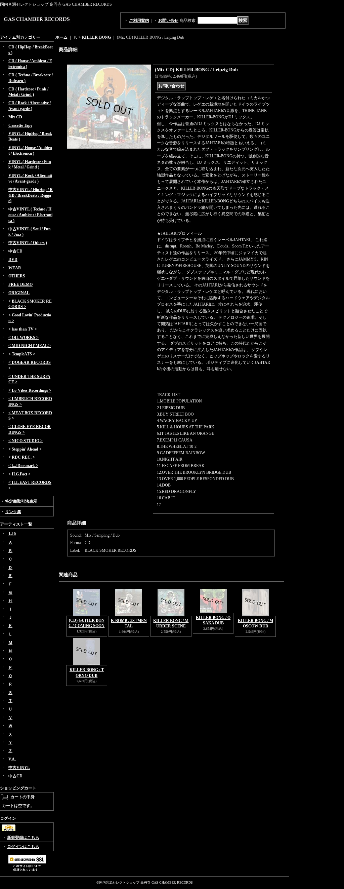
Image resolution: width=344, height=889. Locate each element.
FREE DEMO (20, 284)
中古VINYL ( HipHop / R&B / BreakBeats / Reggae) (30, 195)
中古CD (15, 251)
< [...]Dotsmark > (23, 465)
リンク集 (13, 511)
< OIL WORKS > (23, 337)
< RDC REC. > (21, 457)
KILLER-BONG (96, 37)
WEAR (14, 268)
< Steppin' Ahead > (25, 449)
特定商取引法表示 (21, 501)
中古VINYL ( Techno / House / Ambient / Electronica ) (30, 215)
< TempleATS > (21, 354)
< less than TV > (22, 329)
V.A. (12, 759)
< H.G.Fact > (19, 474)
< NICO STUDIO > (25, 440)
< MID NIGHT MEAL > (29, 345)
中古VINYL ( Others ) (27, 242)
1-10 (12, 534)
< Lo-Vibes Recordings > (29, 390)
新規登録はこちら (23, 837)
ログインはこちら (23, 846)
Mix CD (15, 117)
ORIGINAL (19, 293)
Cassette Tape (20, 125)
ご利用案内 (139, 20)
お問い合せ (168, 20)
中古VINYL (19, 767)
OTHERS (16, 276)
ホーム (61, 37)
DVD (12, 259)
